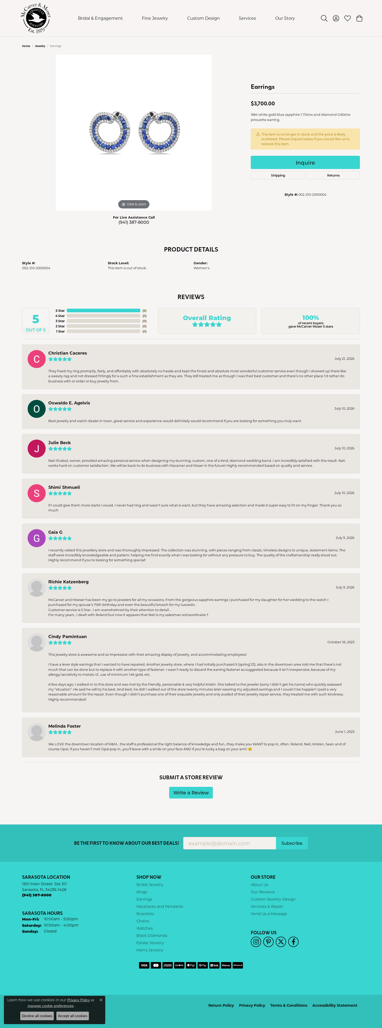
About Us (259, 884)
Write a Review (191, 792)
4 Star (60, 316)
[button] (324, 18)
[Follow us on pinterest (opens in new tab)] (268, 942)
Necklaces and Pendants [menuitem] (159, 906)
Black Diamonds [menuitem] (151, 935)
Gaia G (55, 532)
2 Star (60, 326)
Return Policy (221, 1005)
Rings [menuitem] (141, 891)
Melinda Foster (64, 726)
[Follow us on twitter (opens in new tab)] (281, 942)
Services (247, 18)
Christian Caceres (67, 353)
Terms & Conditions (288, 1005)
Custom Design (203, 18)
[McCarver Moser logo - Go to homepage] (36, 18)
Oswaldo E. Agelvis (69, 402)
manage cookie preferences (51, 1006)
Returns (333, 175)
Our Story (285, 18)
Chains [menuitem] (142, 920)
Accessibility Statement (334, 1005)
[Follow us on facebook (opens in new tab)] (293, 942)
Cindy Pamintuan (67, 636)
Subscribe (291, 843)
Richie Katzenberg (68, 581)
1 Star (60, 331)
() (144, 310)
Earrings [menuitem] (144, 899)
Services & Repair (267, 906)
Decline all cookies (37, 1016)
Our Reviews (263, 891)
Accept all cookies (72, 1016)
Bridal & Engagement (100, 18)
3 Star (60, 321)
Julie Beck (59, 442)
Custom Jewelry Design (273, 899)
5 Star (60, 310)
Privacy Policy (252, 1005)
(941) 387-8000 (133, 222)
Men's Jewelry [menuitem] (149, 950)
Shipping (278, 175)
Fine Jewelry (155, 18)
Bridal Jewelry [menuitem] (149, 884)
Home (26, 46)
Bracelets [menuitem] (145, 913)
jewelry (40, 46)
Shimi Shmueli (64, 487)
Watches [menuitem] (144, 928)
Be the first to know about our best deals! (126, 843)
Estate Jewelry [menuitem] (150, 942)
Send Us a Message (269, 913)
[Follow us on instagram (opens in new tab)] (256, 942)
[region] (134, 133)
